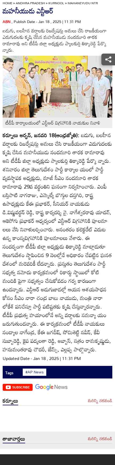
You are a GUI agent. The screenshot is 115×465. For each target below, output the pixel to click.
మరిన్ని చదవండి (100, 400)
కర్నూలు (10, 400)
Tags (9, 373)
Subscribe (21, 387)
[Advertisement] (57, 420)
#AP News (34, 372)
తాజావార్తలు (14, 438)
